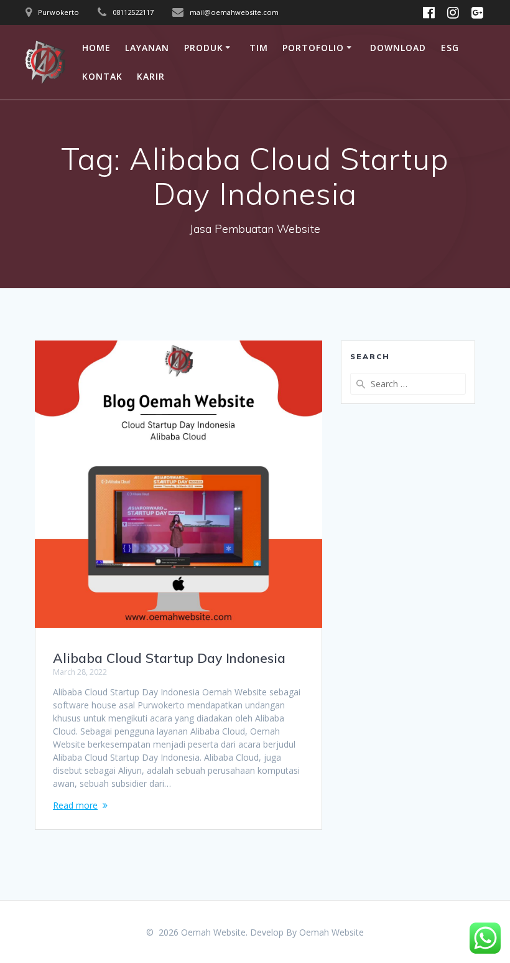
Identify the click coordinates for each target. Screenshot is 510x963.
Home (96, 48)
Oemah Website (331, 932)
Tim (258, 48)
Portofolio (313, 48)
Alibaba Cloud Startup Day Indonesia (169, 658)
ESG (450, 48)
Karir (151, 76)
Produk (203, 48)
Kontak (102, 76)
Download (398, 48)
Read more (75, 805)
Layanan (147, 48)
